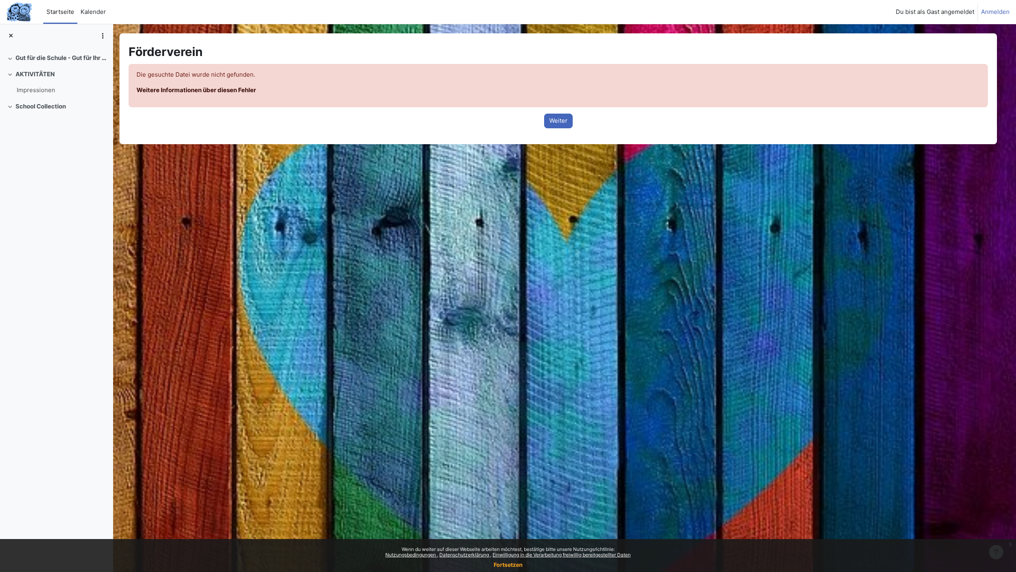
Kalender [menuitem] (93, 11)
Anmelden (995, 11)
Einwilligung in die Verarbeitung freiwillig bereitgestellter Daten (562, 555)
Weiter (558, 120)
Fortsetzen (508, 564)
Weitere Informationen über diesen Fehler (196, 90)
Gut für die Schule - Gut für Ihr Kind (61, 58)
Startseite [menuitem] (60, 11)
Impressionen (36, 90)
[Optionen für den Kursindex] (103, 36)
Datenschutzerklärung (464, 555)
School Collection (40, 106)
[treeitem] (56, 58)
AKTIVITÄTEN (35, 74)
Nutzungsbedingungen (411, 555)
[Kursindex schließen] (11, 36)
